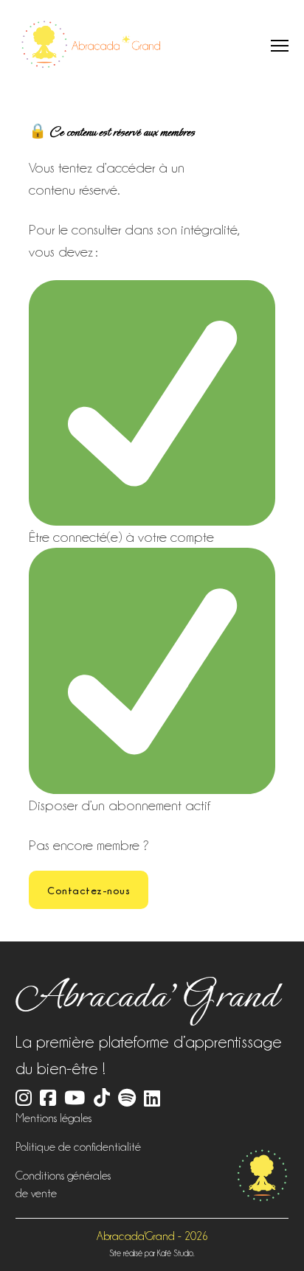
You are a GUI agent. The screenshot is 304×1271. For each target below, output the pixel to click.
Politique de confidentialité (78, 1147)
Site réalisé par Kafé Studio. (152, 1253)
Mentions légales (53, 1118)
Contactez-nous (88, 890)
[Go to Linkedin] (152, 1099)
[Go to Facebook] (48, 1099)
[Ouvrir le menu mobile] (280, 46)
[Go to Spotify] (127, 1099)
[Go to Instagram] (23, 1099)
